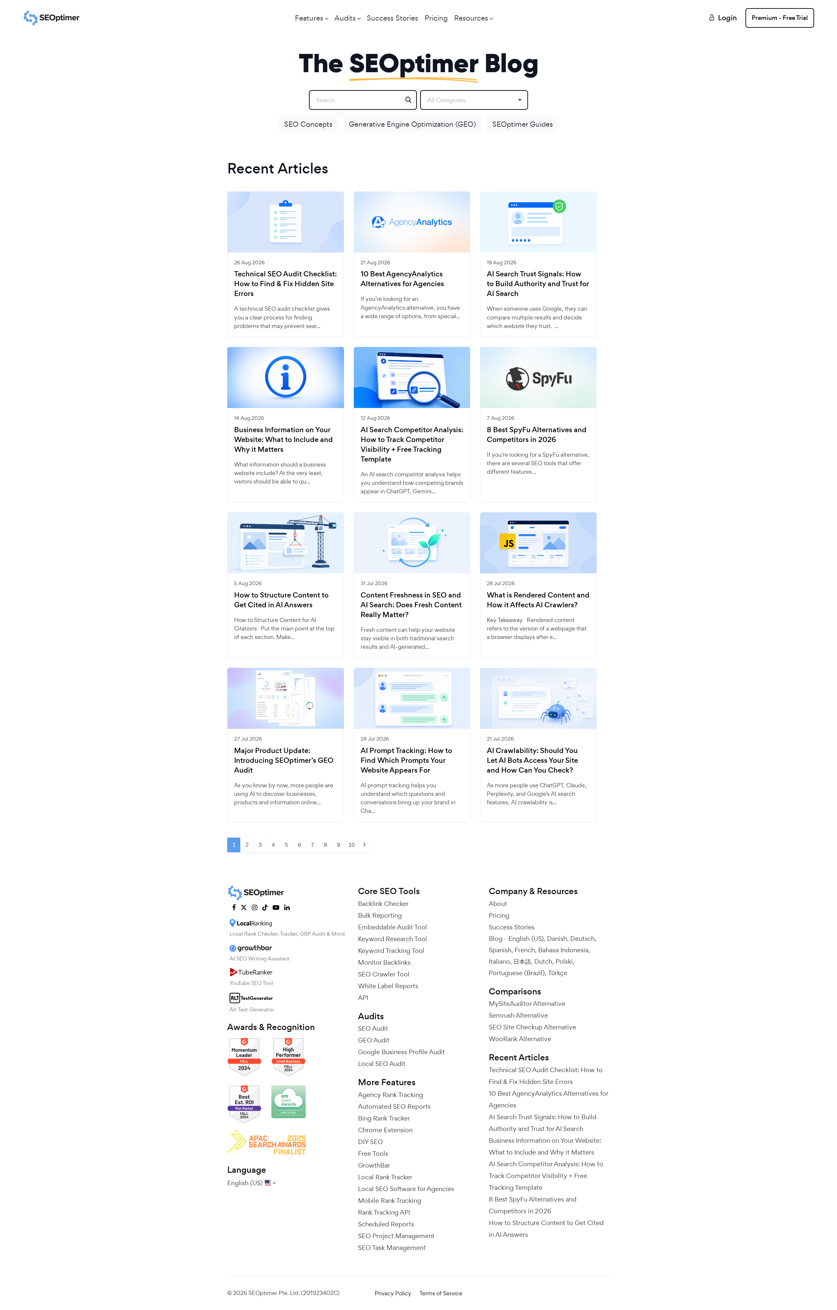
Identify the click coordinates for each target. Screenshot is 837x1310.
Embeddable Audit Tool (392, 927)
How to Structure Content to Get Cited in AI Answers (281, 600)
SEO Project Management (396, 1236)
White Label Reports (388, 986)
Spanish (500, 950)
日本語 (522, 961)
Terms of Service (440, 1293)
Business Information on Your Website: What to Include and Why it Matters (283, 439)
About (498, 903)
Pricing (436, 18)
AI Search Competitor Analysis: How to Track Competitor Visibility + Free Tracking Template (412, 444)
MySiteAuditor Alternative (527, 1003)
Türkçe (557, 973)
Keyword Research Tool (392, 939)
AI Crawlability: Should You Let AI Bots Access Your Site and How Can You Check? (532, 760)
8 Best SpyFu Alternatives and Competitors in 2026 (537, 435)
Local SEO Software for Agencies (406, 1189)
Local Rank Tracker (385, 1177)
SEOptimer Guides (522, 124)
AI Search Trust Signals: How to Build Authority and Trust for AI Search (538, 284)
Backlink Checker (383, 903)
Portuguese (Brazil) (517, 973)
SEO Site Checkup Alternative (532, 1027)
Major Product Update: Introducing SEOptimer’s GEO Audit (283, 760)
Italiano (499, 961)
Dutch (543, 961)
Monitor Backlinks (384, 962)
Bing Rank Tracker (384, 1118)
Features (309, 18)
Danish (557, 938)
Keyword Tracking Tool (391, 950)
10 (351, 845)
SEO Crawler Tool (383, 974)
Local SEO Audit (381, 1063)
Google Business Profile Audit (401, 1052)
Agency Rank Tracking (390, 1094)
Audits (345, 18)
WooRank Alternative (520, 1039)
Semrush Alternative (518, 1015)
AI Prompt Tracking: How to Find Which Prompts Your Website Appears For (406, 760)
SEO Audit (373, 1028)
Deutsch (582, 938)
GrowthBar (374, 1165)
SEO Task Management (392, 1247)
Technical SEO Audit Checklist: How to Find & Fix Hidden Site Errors (285, 284)
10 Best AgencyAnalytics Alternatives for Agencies (402, 279)
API (363, 997)
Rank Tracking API (384, 1212)
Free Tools (373, 1153)
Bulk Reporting (380, 915)
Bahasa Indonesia (563, 950)
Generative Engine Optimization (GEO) (412, 124)
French (525, 950)
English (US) (526, 938)
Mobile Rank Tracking (389, 1200)
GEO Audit (373, 1040)
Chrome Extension (385, 1130)
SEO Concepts (308, 124)
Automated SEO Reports (394, 1106)
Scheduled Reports (386, 1224)
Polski (564, 961)
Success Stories (392, 18)
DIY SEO (370, 1142)
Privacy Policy (393, 1293)
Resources (471, 18)
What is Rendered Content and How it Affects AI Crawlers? (538, 600)
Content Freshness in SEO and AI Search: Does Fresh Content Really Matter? (411, 605)
